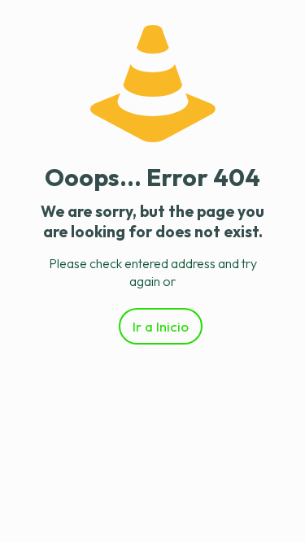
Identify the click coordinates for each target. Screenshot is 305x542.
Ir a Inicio (161, 326)
